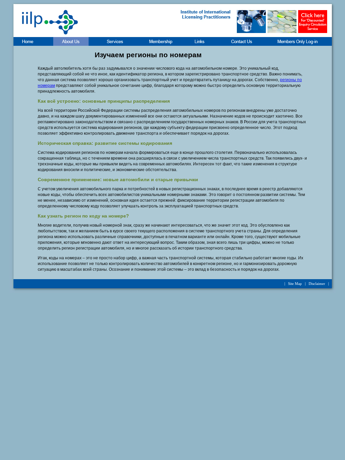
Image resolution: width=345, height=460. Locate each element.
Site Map (295, 284)
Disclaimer (317, 284)
